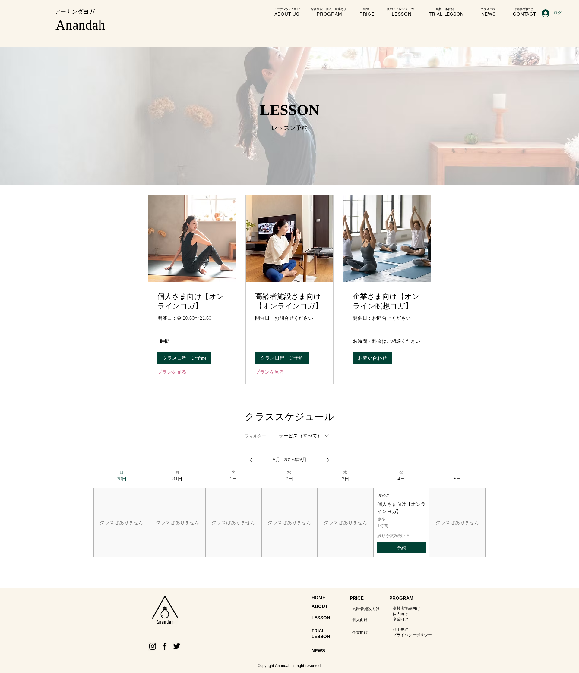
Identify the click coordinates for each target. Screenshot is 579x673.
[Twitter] (176, 646)
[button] (184, 358)
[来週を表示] (328, 459)
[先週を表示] (251, 459)
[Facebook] (164, 646)
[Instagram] (152, 646)
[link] (191, 301)
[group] (121, 513)
